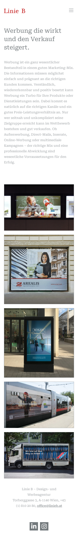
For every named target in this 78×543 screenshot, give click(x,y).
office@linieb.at (49, 506)
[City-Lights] (39, 343)
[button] (71, 11)
